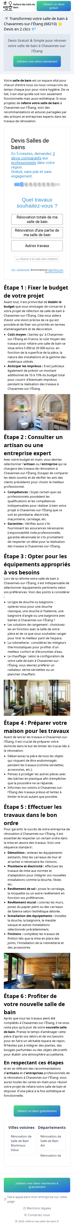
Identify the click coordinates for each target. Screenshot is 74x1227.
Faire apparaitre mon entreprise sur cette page (37, 1199)
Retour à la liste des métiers (38, 259)
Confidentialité (23, 270)
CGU (13, 270)
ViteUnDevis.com (55, 270)
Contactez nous (39, 1215)
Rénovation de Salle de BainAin (50, 1140)
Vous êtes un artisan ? (54, 272)
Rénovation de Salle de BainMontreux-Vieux (21, 1143)
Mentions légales (39, 1208)
